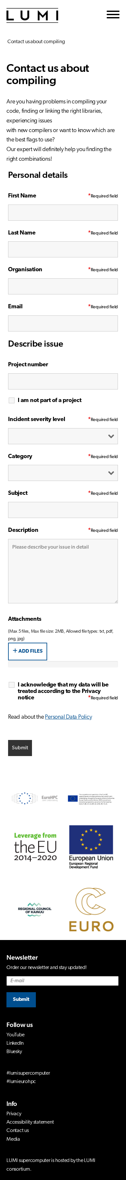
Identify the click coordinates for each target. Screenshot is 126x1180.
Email (49, 307)
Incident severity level (49, 420)
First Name (49, 196)
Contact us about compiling (35, 41)
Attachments (24, 619)
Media (13, 1139)
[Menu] (113, 16)
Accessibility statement (30, 1122)
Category (49, 457)
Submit (21, 999)
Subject (49, 493)
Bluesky (14, 1051)
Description (49, 530)
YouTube (15, 1035)
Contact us (17, 1130)
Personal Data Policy (68, 717)
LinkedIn (15, 1043)
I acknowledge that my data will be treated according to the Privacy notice (63, 691)
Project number (28, 365)
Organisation (49, 270)
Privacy (13, 1114)
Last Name (49, 233)
